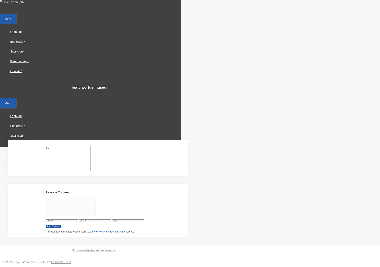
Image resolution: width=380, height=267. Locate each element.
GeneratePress (61, 262)
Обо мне (16, 71)
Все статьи (17, 41)
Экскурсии (17, 51)
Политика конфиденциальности (93, 250)
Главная (16, 31)
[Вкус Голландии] (12, 2)
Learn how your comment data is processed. (110, 231)
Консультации (19, 61)
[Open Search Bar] (4, 8)
